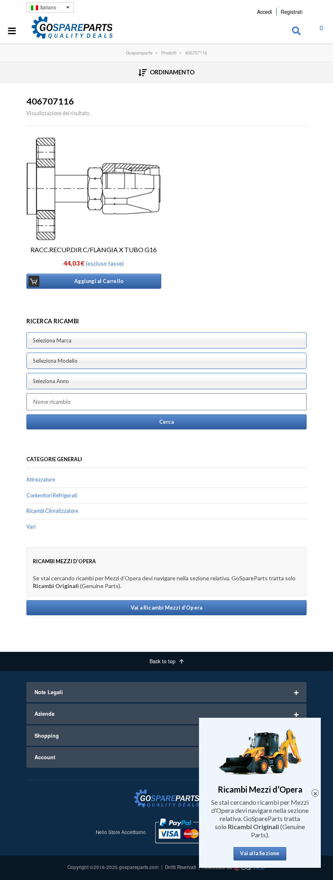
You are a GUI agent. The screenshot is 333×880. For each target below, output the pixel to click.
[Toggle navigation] (12, 31)
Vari (31, 527)
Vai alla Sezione (259, 853)
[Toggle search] (296, 31)
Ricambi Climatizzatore (52, 511)
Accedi (264, 11)
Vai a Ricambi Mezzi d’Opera (166, 608)
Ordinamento (172, 72)
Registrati (292, 11)
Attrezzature (40, 480)
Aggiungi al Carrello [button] (98, 281)
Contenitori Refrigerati (51, 495)
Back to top (163, 661)
